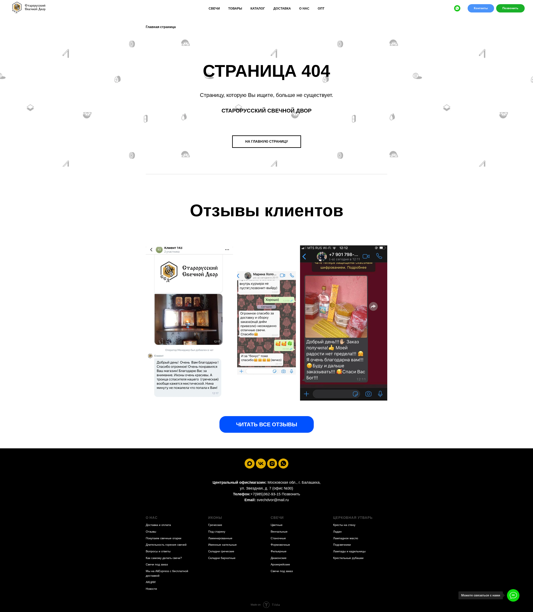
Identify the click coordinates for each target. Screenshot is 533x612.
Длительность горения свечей (166, 544)
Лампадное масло (345, 538)
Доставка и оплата (158, 525)
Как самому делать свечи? (164, 558)
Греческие (215, 525)
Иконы (215, 517)
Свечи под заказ (157, 564)
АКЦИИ (151, 582)
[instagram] (272, 464)
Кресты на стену (344, 525)
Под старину (216, 531)
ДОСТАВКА (282, 8)
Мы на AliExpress (157, 571)
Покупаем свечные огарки (163, 538)
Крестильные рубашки (348, 558)
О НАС (304, 8)
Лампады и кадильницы (349, 551)
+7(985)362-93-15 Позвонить (275, 494)
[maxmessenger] (250, 464)
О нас (152, 517)
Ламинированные (220, 538)
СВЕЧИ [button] (214, 8)
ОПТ (321, 8)
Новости (151, 588)
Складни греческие (221, 551)
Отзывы (151, 531)
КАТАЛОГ (257, 8)
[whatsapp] (457, 8)
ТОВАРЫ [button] (235, 8)
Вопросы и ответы (158, 551)
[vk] (261, 464)
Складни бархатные (221, 558)
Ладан (337, 531)
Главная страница (161, 27)
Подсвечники (342, 544)
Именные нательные (222, 544)
